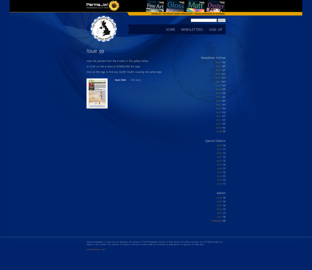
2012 (218, 116)
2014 (218, 108)
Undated (216, 220)
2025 (218, 66)
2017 (218, 97)
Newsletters (192, 30)
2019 (218, 89)
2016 (218, 100)
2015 (218, 104)
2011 (218, 120)
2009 (218, 127)
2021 (218, 81)
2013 (218, 112)
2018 (218, 93)
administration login (96, 249)
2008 (219, 131)
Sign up (215, 30)
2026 (218, 62)
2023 (218, 74)
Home (170, 30)
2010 (218, 123)
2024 (218, 70)
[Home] (104, 42)
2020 (218, 85)
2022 (218, 77)
